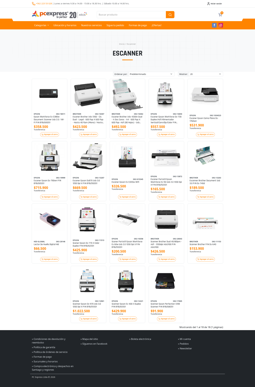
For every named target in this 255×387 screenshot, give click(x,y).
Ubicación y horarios (64, 25)
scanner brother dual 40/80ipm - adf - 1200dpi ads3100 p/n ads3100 (166, 244)
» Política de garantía (43, 347)
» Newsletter (185, 348)
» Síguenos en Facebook (94, 343)
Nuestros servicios (91, 25)
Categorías (40, 25)
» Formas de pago (42, 356)
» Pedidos (183, 343)
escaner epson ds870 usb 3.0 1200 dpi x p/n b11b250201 (86, 182)
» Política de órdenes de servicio (50, 352)
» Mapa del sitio (89, 339)
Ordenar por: (120, 74)
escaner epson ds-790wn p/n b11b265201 (47, 182)
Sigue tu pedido (115, 25)
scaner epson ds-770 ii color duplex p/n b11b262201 (86, 244)
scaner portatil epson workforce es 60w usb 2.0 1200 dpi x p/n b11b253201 (127, 244)
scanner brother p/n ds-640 (203, 244)
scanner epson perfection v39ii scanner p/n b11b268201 (165, 305)
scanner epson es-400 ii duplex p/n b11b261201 (126, 305)
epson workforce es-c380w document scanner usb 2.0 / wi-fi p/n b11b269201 (49, 119)
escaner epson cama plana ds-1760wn (204, 119)
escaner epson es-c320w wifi (125, 182)
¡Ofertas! (156, 25)
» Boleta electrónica (140, 339)
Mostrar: (183, 74)
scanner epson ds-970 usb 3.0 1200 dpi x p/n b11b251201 (87, 305)
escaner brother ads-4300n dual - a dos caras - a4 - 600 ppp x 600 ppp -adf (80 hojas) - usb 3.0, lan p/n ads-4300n (127, 119)
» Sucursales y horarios (45, 361)
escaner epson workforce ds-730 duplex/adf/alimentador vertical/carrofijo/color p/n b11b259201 (166, 119)
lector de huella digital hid (46, 244)
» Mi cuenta (184, 339)
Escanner (131, 44)
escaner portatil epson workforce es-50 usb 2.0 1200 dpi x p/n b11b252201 (166, 182)
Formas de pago (138, 25)
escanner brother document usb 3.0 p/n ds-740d (205, 182)
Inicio (122, 44)
